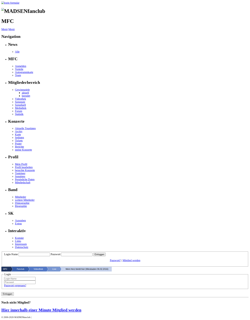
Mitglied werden (131, 260)
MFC (5, 269)
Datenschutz (21, 247)
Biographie (21, 206)
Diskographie (22, 203)
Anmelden (20, 66)
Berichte (19, 146)
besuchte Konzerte (25, 170)
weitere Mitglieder (25, 200)
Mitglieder (20, 196)
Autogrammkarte (24, 72)
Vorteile (19, 69)
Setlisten (19, 137)
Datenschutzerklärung (42, 317)
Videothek (20, 98)
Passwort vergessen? (15, 285)
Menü (4, 29)
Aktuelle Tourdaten (25, 128)
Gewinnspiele (22, 89)
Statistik (19, 114)
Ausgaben (20, 220)
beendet (26, 95)
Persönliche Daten (25, 179)
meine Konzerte (23, 149)
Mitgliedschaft (22, 182)
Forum (18, 111)
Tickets (19, 140)
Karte (18, 134)
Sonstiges (20, 176)
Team (18, 75)
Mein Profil (21, 164)
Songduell (20, 104)
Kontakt (19, 238)
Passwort (55, 254)
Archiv (18, 131)
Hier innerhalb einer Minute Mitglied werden (41, 310)
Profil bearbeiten (24, 167)
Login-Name (11, 254)
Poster (18, 143)
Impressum (21, 244)
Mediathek (20, 108)
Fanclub (20, 269)
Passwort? (115, 260)
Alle (17, 51)
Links (18, 241)
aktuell (25, 92)
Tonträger (20, 173)
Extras (18, 223)
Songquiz (20, 101)
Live (54, 269)
